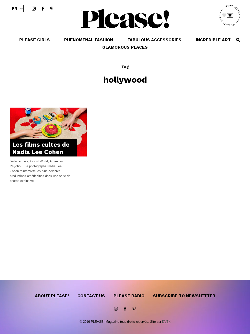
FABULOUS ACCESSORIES (154, 39)
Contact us (91, 295)
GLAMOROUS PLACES (125, 47)
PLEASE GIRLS (34, 39)
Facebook (43, 8)
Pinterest (52, 8)
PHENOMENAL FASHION (88, 39)
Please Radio (129, 295)
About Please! (52, 295)
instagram (33, 8)
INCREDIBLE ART (213, 39)
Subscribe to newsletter (184, 295)
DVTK (166, 321)
